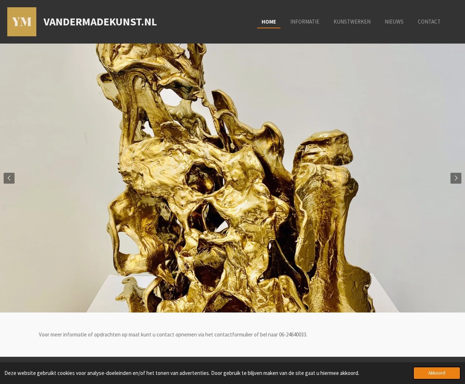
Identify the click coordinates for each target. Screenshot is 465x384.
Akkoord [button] (436, 373)
